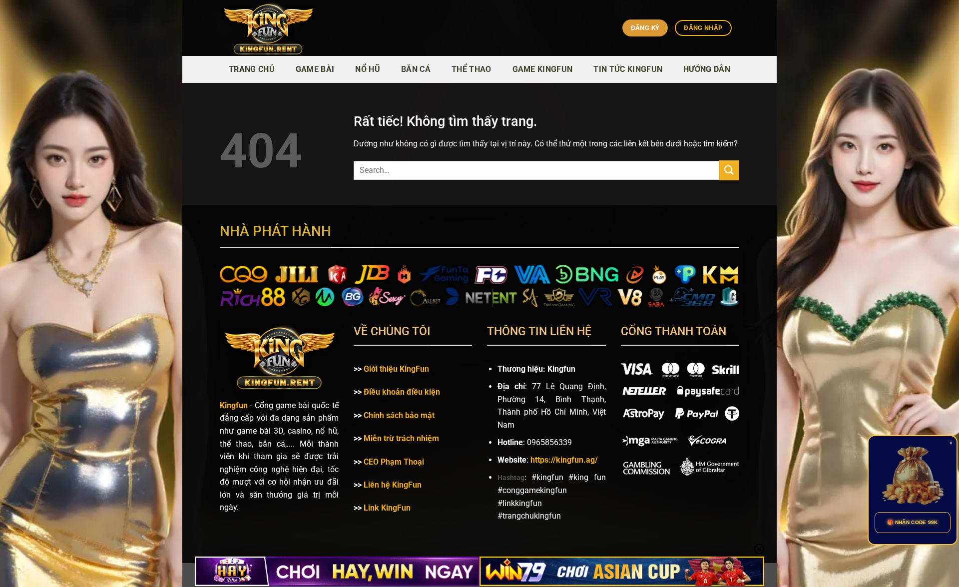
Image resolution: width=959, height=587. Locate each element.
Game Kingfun (542, 69)
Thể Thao (471, 69)
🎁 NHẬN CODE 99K (912, 522)
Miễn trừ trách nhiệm (401, 438)
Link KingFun (387, 508)
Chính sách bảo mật (399, 415)
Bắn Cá (416, 69)
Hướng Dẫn (706, 69)
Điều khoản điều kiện (402, 392)
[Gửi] (729, 170)
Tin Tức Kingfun (627, 69)
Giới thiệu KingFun (396, 369)
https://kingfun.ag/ (564, 460)
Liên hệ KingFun (393, 485)
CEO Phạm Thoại (394, 462)
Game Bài (315, 69)
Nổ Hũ (367, 69)
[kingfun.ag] (312, 28)
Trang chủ (252, 69)
